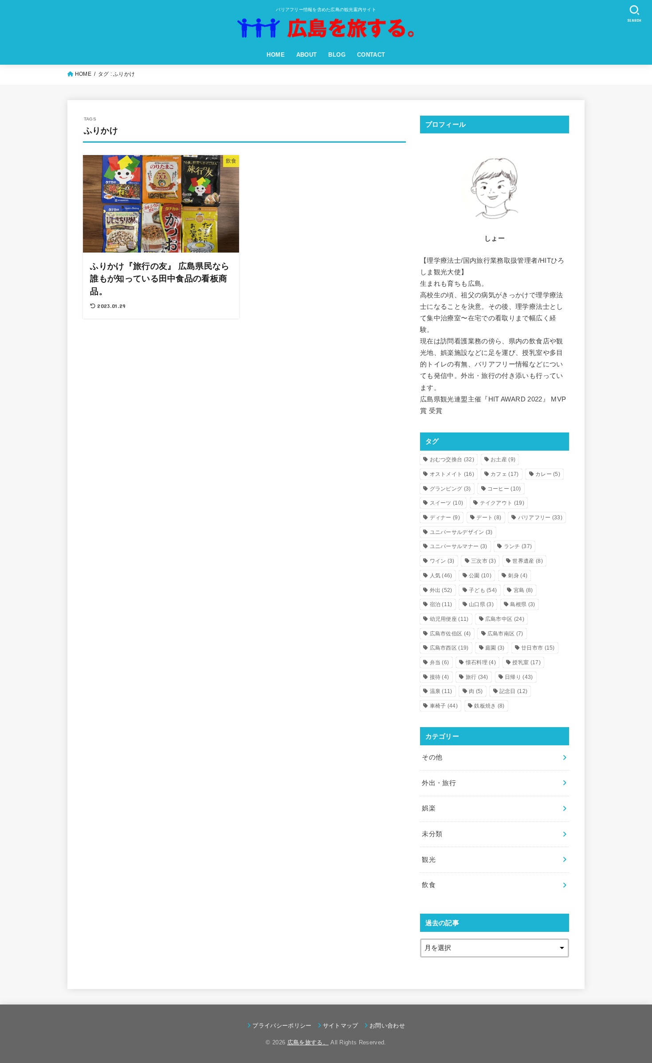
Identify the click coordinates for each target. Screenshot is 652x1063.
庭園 (495, 648)
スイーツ (446, 503)
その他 (432, 757)
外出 (441, 590)
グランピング (450, 489)
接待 (439, 677)
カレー (547, 474)
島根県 (522, 604)
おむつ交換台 (452, 459)
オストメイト (452, 474)
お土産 (503, 459)
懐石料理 (481, 662)
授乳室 (526, 662)
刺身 (517, 575)
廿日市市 (538, 648)
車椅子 (444, 706)
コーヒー (504, 489)
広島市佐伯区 (450, 634)
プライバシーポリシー (281, 1025)
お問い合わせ (387, 1025)
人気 (441, 575)
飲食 (429, 884)
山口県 (481, 604)
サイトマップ (340, 1025)
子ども (483, 590)
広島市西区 (449, 648)
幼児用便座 (449, 619)
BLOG (337, 54)
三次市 (483, 561)
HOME (276, 54)
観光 (429, 859)
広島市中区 (504, 619)
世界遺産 (527, 561)
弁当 (439, 662)
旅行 (477, 677)
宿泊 (441, 604)
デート (488, 517)
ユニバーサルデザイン (461, 532)
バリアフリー (540, 517)
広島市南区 (505, 634)
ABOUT (306, 54)
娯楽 (429, 808)
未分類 (432, 833)
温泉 (441, 691)
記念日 (513, 691)
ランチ (518, 546)
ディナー (445, 517)
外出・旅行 (439, 783)
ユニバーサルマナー (458, 546)
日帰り (519, 677)
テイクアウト (502, 503)
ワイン (442, 561)
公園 (480, 575)
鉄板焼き (489, 706)
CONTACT (371, 54)
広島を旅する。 (308, 1042)
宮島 (523, 590)
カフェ (504, 474)
